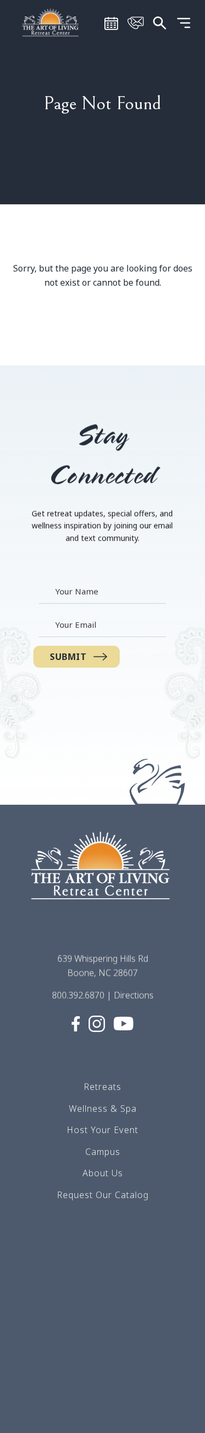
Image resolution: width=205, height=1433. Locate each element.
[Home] (51, 22)
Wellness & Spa (103, 1108)
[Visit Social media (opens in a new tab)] (76, 1023)
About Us (103, 1173)
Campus (102, 1151)
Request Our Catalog (103, 1195)
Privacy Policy (102, 1369)
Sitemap (102, 1325)
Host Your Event (102, 1130)
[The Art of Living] (102, 875)
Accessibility (103, 1412)
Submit (68, 657)
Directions (134, 995)
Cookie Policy (102, 1390)
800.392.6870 (78, 995)
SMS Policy (102, 1347)
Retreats (102, 1087)
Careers (102, 1282)
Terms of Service (102, 1304)
